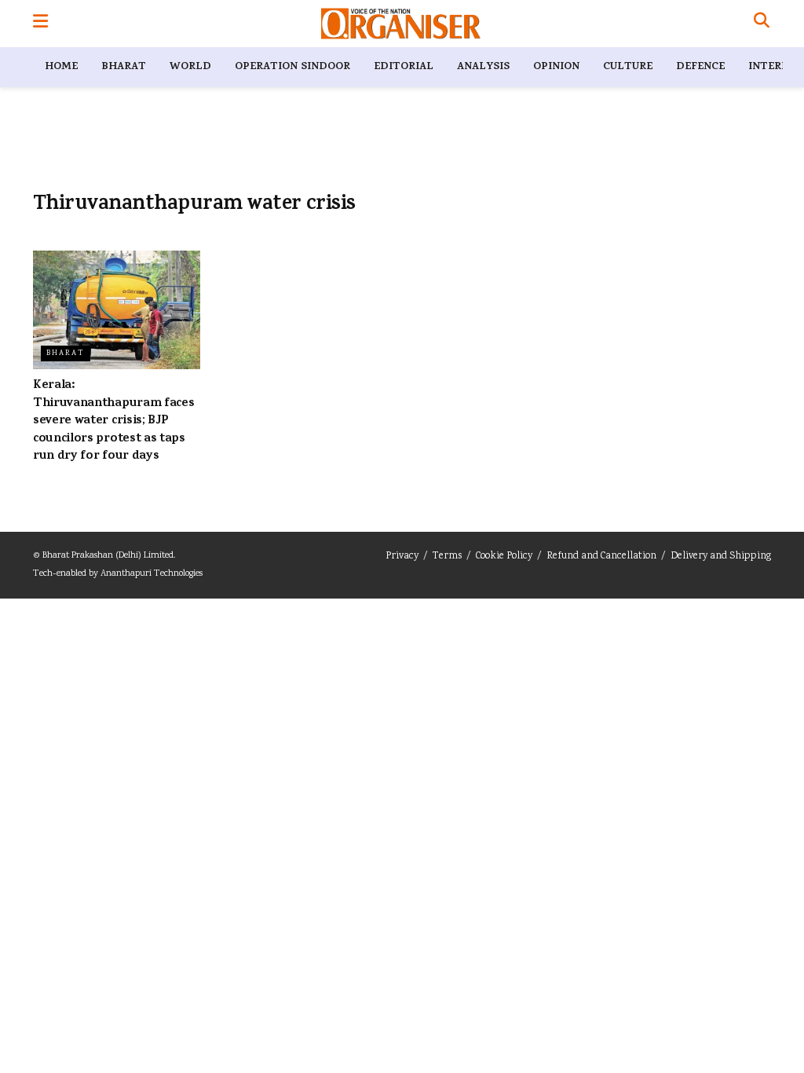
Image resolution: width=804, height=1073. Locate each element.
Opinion (556, 67)
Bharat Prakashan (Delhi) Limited (108, 555)
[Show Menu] (40, 23)
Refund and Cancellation (601, 556)
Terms (447, 556)
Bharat (123, 67)
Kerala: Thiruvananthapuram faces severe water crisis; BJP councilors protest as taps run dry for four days (113, 421)
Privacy (402, 556)
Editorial (403, 67)
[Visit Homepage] (401, 23)
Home (61, 67)
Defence (700, 67)
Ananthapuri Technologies (151, 573)
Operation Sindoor (292, 67)
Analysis (483, 67)
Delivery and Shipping (721, 556)
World (190, 67)
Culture (627, 67)
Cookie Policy (504, 556)
